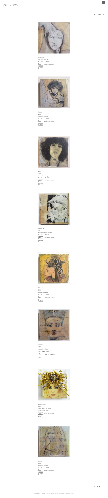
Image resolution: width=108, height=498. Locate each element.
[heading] (12, 5)
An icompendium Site (67, 493)
